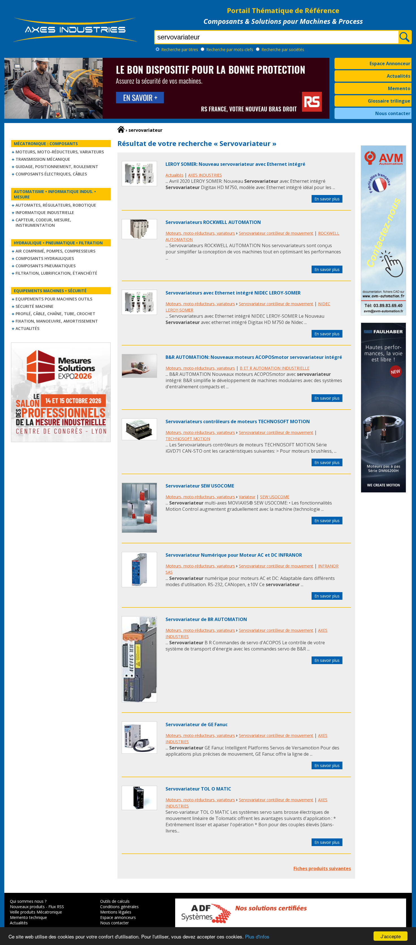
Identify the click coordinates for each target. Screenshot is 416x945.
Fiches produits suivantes (322, 868)
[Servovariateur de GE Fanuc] (139, 752)
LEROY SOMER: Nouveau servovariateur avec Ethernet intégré (235, 164)
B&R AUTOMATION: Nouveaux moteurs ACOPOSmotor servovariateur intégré (254, 357)
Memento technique (28, 917)
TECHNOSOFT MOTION (188, 438)
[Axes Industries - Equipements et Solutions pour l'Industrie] (75, 42)
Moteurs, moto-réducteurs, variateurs (60, 151)
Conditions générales (119, 906)
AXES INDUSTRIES (205, 175)
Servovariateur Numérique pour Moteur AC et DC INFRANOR (234, 555)
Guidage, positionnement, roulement (57, 166)
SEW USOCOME (274, 496)
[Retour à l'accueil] (121, 129)
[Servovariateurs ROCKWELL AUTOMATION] (139, 237)
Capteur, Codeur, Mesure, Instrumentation (43, 222)
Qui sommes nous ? (28, 901)
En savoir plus (327, 199)
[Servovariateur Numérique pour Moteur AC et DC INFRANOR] (139, 585)
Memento (399, 88)
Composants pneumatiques (46, 265)
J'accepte (391, 936)
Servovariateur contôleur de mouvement (276, 233)
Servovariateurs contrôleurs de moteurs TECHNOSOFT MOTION (238, 421)
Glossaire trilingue (389, 101)
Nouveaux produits (27, 906)
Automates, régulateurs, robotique (56, 205)
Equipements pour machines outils (54, 299)
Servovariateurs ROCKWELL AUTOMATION (213, 222)
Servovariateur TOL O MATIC (198, 789)
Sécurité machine (34, 306)
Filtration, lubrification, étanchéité (56, 273)
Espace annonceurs (118, 917)
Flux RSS (56, 906)
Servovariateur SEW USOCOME (200, 486)
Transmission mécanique (43, 159)
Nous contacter (392, 113)
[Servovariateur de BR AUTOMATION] (139, 701)
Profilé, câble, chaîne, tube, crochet (55, 313)
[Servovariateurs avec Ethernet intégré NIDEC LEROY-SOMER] (139, 313)
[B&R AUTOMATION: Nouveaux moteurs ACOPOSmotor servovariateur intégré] (139, 376)
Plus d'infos (257, 936)
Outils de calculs (115, 901)
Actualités (398, 76)
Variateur (247, 496)
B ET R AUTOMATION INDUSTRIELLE (274, 368)
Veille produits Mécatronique (36, 912)
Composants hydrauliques (45, 258)
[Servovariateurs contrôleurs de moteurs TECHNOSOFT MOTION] (139, 438)
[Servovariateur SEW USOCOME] (139, 531)
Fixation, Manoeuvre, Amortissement (57, 321)
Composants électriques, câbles (51, 174)
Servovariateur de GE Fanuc (197, 724)
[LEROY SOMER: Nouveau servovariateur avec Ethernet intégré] (139, 184)
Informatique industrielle (45, 212)
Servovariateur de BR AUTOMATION (206, 619)
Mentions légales (115, 912)
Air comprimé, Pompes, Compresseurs (55, 251)
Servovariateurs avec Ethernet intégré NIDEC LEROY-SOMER (233, 293)
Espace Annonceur (390, 63)
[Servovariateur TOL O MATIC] (139, 808)
